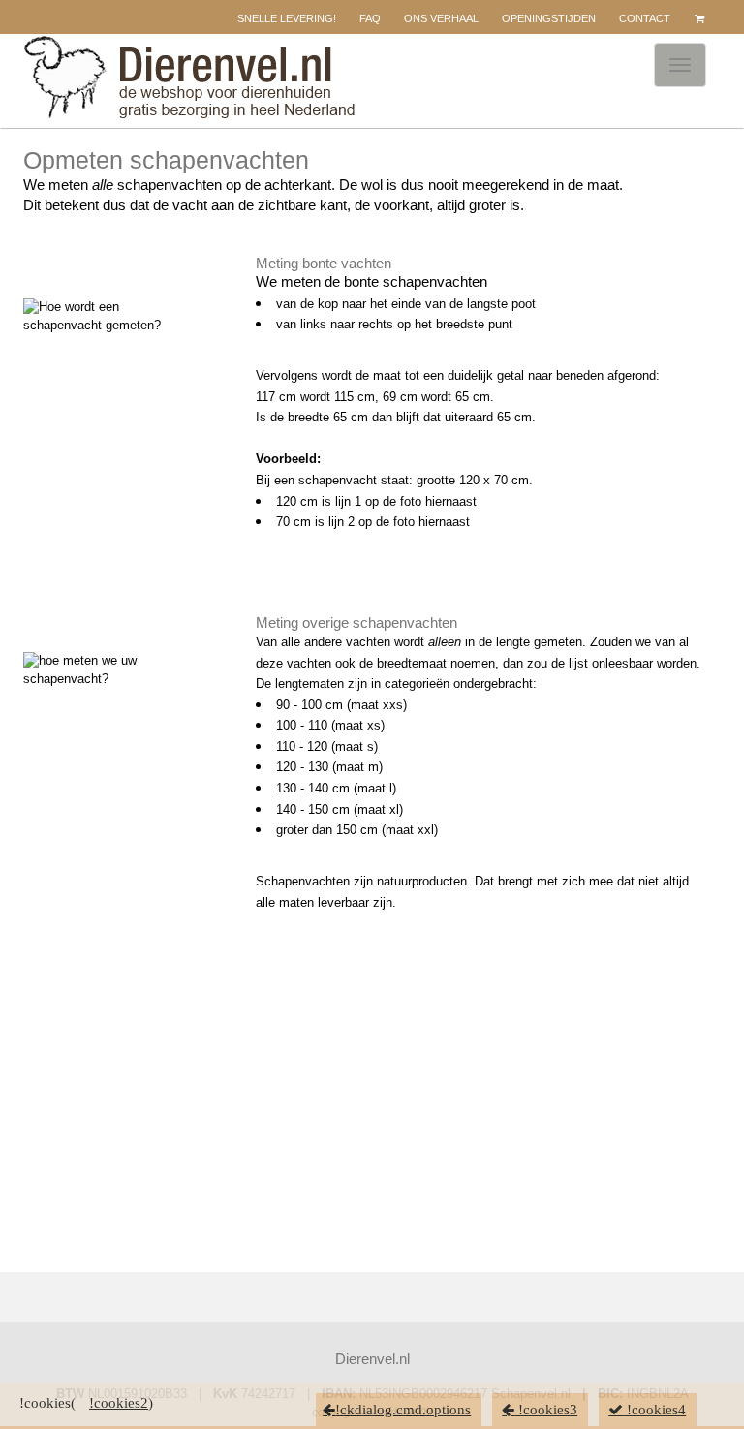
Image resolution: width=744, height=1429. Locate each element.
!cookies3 (545, 1409)
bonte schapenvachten (415, 281)
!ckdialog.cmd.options (403, 1409)
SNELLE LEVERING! (286, 18)
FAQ (370, 18)
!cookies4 (654, 1409)
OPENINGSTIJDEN (549, 18)
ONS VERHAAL (441, 18)
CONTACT (644, 18)
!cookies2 (118, 1403)
